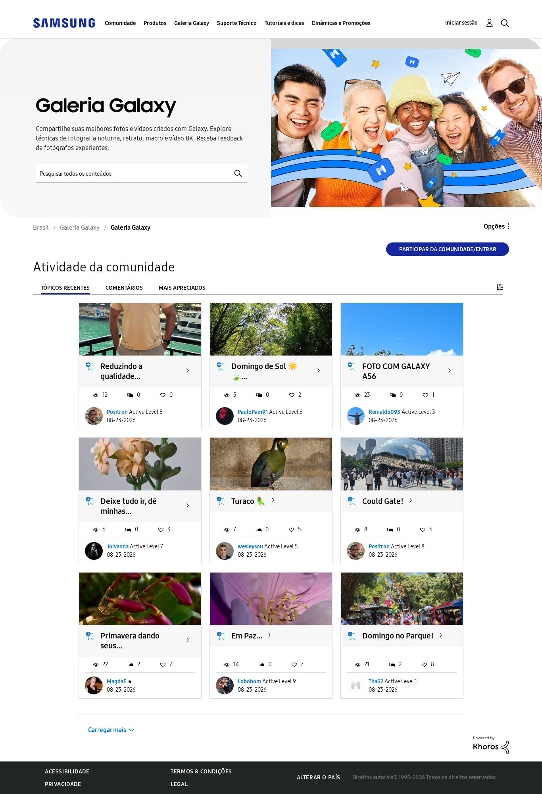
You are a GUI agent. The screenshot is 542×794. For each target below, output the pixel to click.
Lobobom (249, 681)
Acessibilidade (67, 771)
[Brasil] (64, 22)
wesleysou (250, 546)
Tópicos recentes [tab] (65, 288)
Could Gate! (383, 501)
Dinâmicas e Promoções (341, 23)
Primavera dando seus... (130, 640)
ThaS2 (376, 681)
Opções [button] (494, 226)
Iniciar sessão (461, 22)
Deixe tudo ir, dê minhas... (128, 506)
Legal (179, 784)
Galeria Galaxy (191, 23)
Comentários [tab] (124, 288)
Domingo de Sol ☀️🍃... (264, 371)
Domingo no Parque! (398, 635)
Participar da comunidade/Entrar (447, 249)
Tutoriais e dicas (284, 23)
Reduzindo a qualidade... (121, 371)
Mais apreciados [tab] (182, 288)
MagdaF (116, 681)
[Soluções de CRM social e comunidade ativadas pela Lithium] (491, 744)
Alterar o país (318, 777)
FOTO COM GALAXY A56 (396, 371)
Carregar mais (107, 730)
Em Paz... (246, 635)
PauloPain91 (253, 412)
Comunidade (120, 23)
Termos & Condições (201, 771)
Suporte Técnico (237, 23)
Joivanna (118, 546)
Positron (117, 412)
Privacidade (63, 784)
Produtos (155, 23)
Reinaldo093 (384, 412)
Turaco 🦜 (248, 501)
